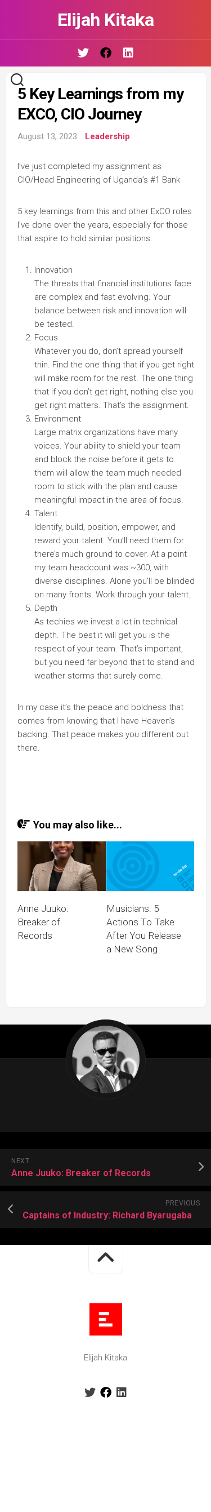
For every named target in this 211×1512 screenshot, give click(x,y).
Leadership (107, 136)
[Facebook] (106, 53)
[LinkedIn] (128, 53)
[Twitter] (83, 53)
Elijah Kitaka (105, 19)
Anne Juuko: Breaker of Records (43, 922)
